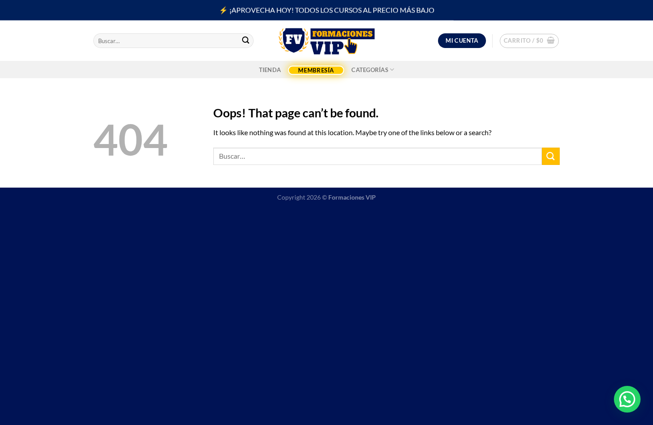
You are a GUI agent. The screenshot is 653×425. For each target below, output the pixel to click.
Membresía (316, 70)
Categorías (369, 69)
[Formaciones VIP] (326, 40)
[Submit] (245, 40)
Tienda (270, 69)
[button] (627, 399)
